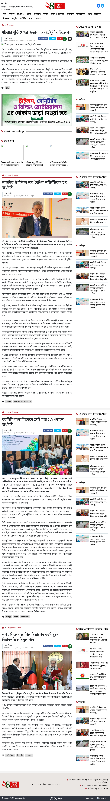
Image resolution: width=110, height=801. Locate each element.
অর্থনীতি (23, 18)
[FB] (98, 6)
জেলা (29, 14)
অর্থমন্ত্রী (8, 401)
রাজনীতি (70, 14)
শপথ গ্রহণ (29, 755)
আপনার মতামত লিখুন (14, 131)
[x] (102, 6)
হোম (4, 14)
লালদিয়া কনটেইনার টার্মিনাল (22, 401)
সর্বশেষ (12, 14)
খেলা (90, 14)
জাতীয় (45, 14)
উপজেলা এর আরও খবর (90, 27)
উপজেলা (37, 14)
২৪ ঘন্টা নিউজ (11, 798)
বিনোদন (97, 14)
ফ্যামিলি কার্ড (24, 617)
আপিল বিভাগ (10, 755)
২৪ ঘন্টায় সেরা (13, 175)
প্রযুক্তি (14, 18)
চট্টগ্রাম (19, 14)
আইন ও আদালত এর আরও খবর (93, 629)
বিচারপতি (20, 755)
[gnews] (107, 6)
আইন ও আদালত (57, 14)
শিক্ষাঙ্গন (6, 18)
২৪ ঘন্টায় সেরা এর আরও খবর (92, 177)
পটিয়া (7, 88)
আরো (37, 18)
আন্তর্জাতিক (80, 14)
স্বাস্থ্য (30, 18)
